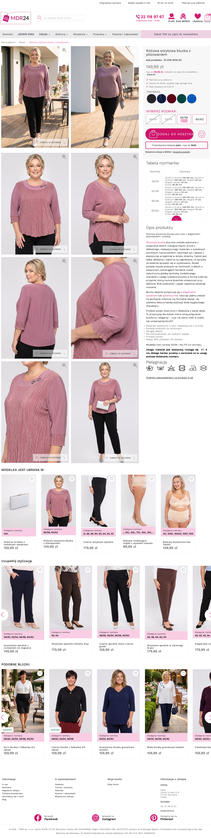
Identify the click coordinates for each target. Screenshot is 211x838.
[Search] (40, 18)
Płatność (59, 790)
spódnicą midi (170, 295)
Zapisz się (151, 74)
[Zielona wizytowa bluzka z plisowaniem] (181, 98)
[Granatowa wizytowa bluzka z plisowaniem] (161, 98)
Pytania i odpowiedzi (65, 793)
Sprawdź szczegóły (181, 152)
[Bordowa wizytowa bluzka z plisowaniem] (171, 98)
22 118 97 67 (152, 16)
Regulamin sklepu (11, 790)
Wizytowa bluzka (155, 242)
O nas (5, 784)
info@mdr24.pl (167, 811)
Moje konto (113, 784)
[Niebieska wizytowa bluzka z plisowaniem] (191, 98)
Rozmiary (6, 787)
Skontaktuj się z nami (13, 796)
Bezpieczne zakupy (64, 796)
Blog (4, 799)
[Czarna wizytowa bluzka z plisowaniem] (151, 98)
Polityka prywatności (12, 793)
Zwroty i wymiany (63, 787)
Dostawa (59, 784)
